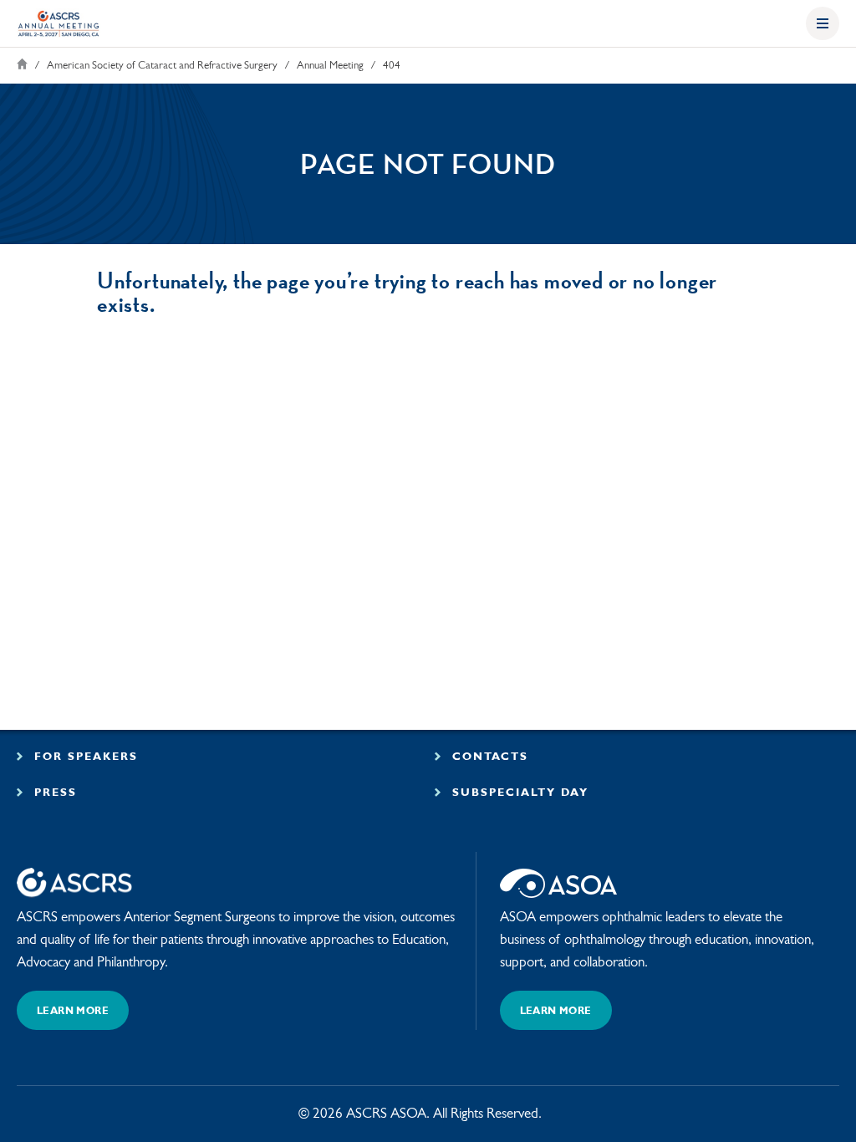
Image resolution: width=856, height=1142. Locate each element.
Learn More (73, 1012)
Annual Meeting (330, 65)
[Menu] (822, 23)
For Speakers (83, 757)
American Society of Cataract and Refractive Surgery (162, 65)
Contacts (487, 757)
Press (53, 793)
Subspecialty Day (517, 793)
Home (22, 64)
